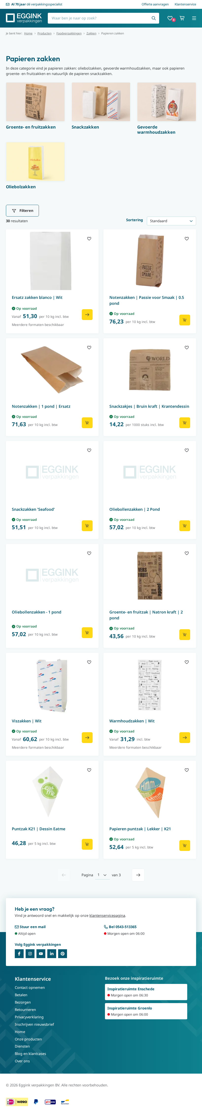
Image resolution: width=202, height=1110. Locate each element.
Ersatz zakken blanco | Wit (37, 297)
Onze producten (28, 1039)
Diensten (22, 1046)
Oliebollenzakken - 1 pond (36, 612)
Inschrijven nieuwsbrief (34, 1024)
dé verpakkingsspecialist (36, 4)
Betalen (21, 994)
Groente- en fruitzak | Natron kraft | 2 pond (146, 615)
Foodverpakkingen (69, 33)
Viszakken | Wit (27, 721)
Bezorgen (23, 1002)
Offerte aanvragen (155, 4)
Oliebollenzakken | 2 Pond (134, 509)
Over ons (22, 1060)
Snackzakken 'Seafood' (33, 509)
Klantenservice (185, 4)
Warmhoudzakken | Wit (132, 721)
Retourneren (25, 1009)
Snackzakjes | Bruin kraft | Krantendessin (149, 406)
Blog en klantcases (30, 1053)
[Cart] (182, 18)
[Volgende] (138, 875)
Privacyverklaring (29, 1016)
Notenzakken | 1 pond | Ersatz (41, 406)
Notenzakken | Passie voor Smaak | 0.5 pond (146, 300)
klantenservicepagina (107, 915)
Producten (44, 33)
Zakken (91, 33)
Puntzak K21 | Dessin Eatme (38, 829)
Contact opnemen (30, 987)
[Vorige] (63, 875)
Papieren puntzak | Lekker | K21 (140, 829)
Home (28, 33)
